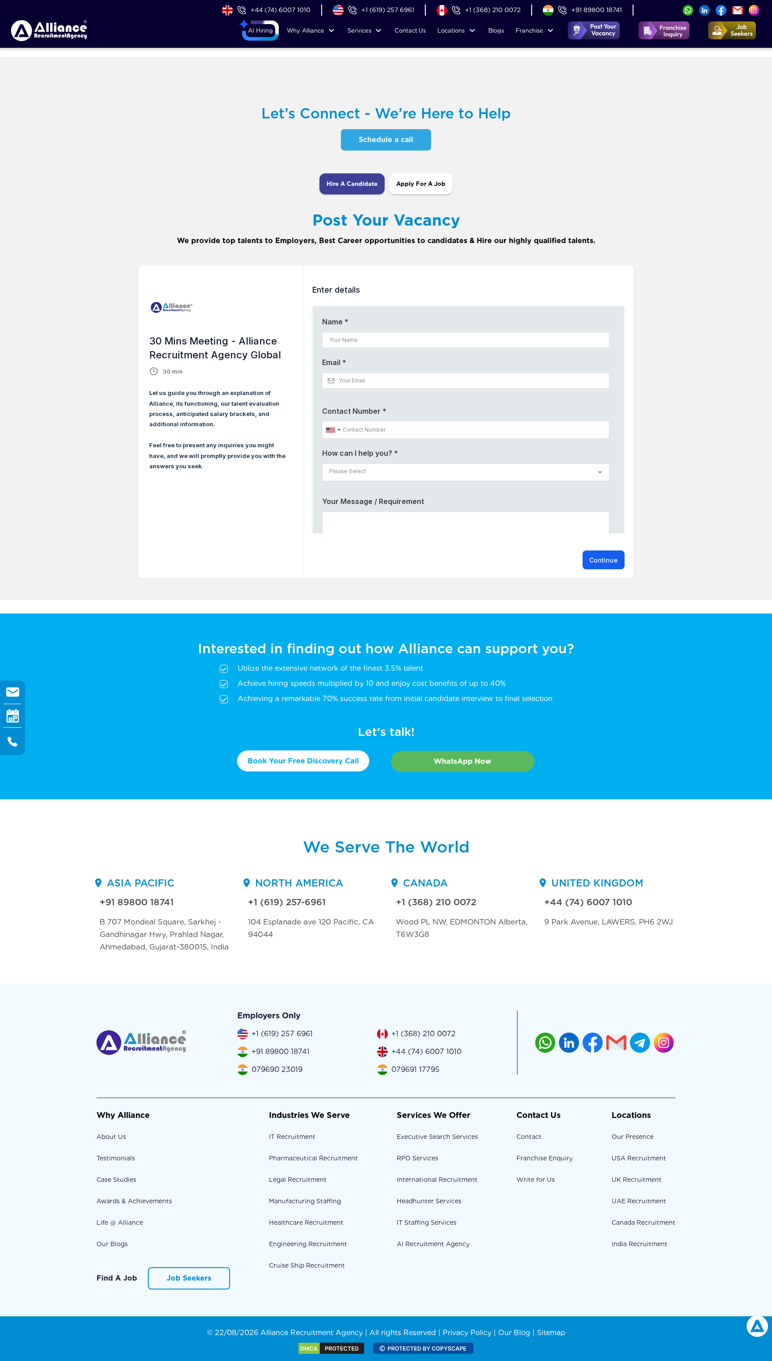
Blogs (496, 30)
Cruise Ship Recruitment (307, 1265)
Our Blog (514, 1332)
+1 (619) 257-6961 (287, 902)
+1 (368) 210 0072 (492, 9)
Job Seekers (189, 1278)
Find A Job (116, 1278)
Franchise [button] (529, 30)
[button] (260, 31)
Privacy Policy (467, 1332)
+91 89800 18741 (596, 9)
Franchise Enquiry (544, 1158)
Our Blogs (112, 1244)
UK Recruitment (637, 1179)
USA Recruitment (639, 1158)
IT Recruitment (292, 1136)
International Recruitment (437, 1179)
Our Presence (633, 1136)
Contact (410, 30)
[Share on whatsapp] (688, 9)
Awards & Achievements (134, 1201)
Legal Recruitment (298, 1179)
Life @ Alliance (119, 1222)
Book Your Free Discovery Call (303, 760)
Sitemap (551, 1332)
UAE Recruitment (639, 1201)
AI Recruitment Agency (433, 1244)
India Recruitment (639, 1244)
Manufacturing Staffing (305, 1201)
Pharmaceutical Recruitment (313, 1158)
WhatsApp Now (462, 761)
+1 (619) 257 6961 (387, 9)
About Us (111, 1136)
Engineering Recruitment (308, 1244)
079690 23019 (277, 1069)
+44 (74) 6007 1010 (280, 9)
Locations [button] (451, 30)
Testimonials (115, 1158)
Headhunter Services (429, 1201)
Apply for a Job (420, 184)
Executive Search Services (437, 1136)
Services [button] (359, 30)
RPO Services (417, 1158)
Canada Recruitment (644, 1222)
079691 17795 (415, 1069)
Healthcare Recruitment (306, 1222)
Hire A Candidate (352, 184)
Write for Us (535, 1179)
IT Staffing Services (427, 1222)
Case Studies (116, 1179)
